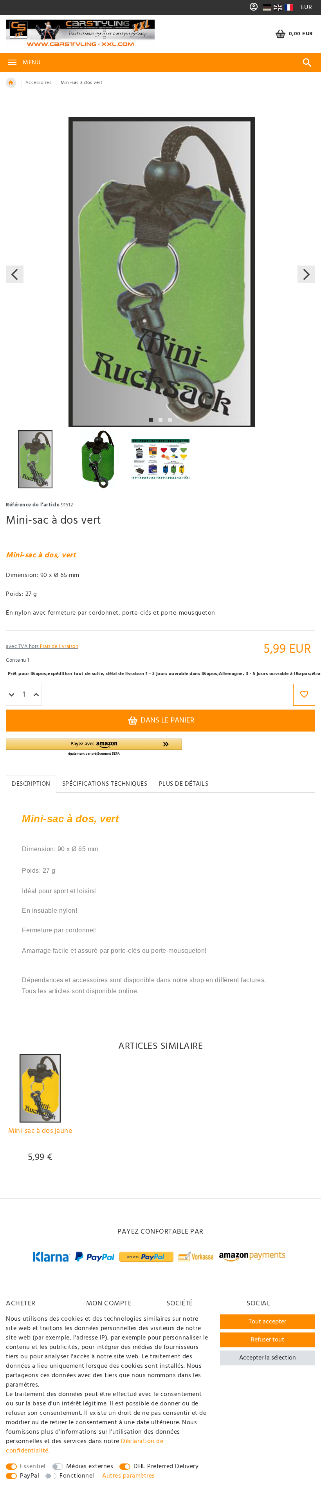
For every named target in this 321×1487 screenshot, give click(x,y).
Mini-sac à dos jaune (40, 1132)
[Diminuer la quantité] (11, 695)
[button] (94, 747)
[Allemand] (267, 7)
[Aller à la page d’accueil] (11, 83)
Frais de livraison (59, 646)
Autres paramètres (128, 1476)
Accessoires (38, 83)
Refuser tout (267, 1340)
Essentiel (33, 1466)
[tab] (31, 784)
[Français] (289, 7)
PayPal (29, 1476)
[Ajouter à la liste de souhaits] (304, 695)
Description (31, 784)
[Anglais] (278, 7)
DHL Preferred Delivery (165, 1466)
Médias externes (90, 1466)
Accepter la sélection (267, 1358)
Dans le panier (166, 720)
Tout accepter (267, 1322)
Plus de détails (184, 784)
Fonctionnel (77, 1476)
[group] (40, 1088)
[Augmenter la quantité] (36, 695)
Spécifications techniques (105, 784)
